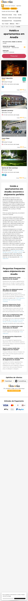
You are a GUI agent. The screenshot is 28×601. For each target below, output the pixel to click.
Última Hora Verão (7, 14)
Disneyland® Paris (7, 20)
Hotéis (20, 14)
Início (2, 26)
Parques (4, 17)
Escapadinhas (17, 20)
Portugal (12, 26)
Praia (15, 14)
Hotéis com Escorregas (14, 17)
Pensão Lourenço (17, 252)
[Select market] (17, 11)
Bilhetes (12, 23)
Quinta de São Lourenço (9, 299)
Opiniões (18, 5)
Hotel (7, 26)
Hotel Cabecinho (15, 250)
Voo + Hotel (5, 23)
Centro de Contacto (10, 5)
